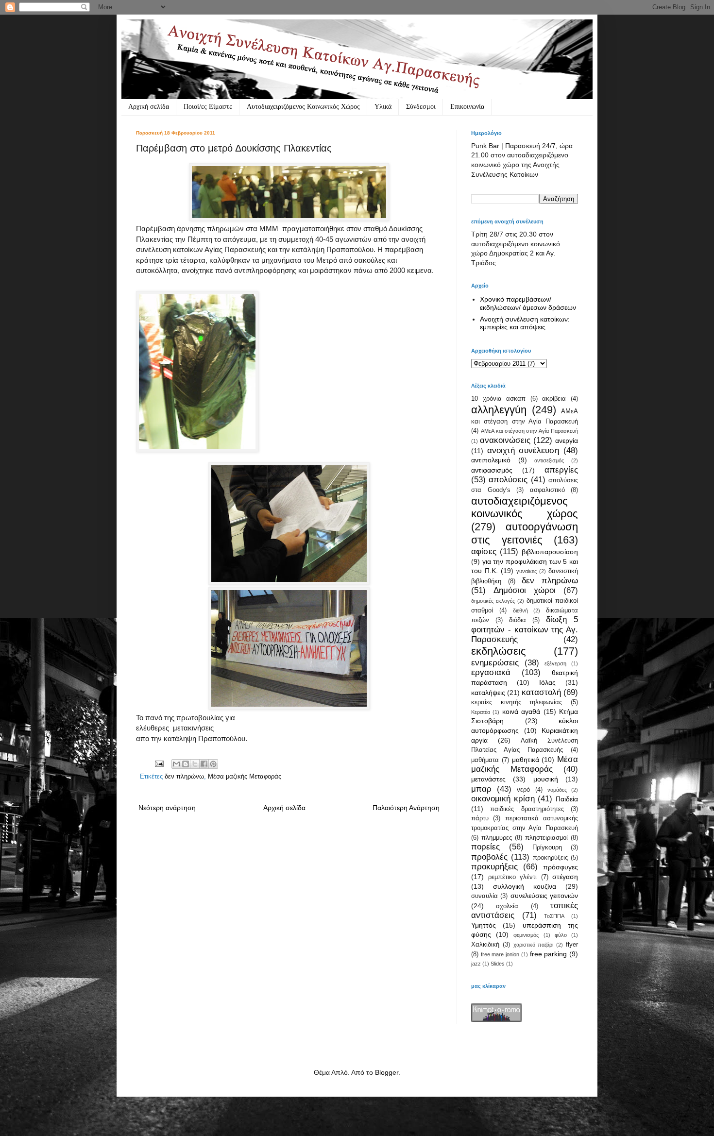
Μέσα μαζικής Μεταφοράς (244, 776)
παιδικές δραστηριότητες (526, 809)
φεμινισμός (526, 935)
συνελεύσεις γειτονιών (544, 895)
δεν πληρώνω (184, 776)
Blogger (386, 1072)
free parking (548, 954)
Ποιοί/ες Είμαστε (208, 106)
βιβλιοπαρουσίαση (550, 552)
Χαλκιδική (485, 944)
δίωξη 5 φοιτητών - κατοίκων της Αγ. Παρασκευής (524, 629)
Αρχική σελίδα (148, 106)
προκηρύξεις (550, 857)
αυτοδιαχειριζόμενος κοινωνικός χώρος (524, 507)
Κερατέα (480, 712)
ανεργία (566, 440)
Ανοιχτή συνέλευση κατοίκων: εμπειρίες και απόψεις (525, 323)
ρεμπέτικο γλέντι (512, 877)
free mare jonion (500, 954)
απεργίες (561, 470)
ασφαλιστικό (547, 490)
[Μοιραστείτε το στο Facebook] (204, 764)
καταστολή (541, 692)
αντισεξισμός (549, 460)
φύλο (561, 935)
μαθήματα (485, 760)
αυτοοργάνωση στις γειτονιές (524, 533)
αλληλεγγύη (499, 410)
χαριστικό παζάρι (533, 945)
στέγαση (565, 877)
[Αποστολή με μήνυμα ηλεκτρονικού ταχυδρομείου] (176, 764)
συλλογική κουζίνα (524, 886)
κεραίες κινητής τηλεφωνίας (516, 702)
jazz (476, 963)
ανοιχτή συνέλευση (523, 450)
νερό (523, 789)
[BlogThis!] (185, 764)
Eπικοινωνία (467, 106)
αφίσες (483, 551)
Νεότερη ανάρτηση (167, 808)
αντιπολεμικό (490, 460)
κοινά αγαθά (521, 711)
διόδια (517, 620)
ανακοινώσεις (505, 440)
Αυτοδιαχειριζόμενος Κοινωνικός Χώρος (303, 106)
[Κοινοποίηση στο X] (195, 764)
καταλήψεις (488, 692)
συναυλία (484, 896)
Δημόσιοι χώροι (524, 590)
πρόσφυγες (560, 867)
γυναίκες (526, 571)
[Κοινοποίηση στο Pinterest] (213, 764)
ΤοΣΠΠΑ (554, 916)
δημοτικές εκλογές (493, 601)
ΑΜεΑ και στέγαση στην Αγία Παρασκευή (529, 431)
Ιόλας (547, 682)
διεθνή (520, 610)
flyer (572, 944)
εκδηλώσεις (498, 651)
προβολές (489, 857)
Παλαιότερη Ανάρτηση (406, 808)
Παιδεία (567, 799)
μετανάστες (488, 779)
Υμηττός (483, 925)
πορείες (485, 846)
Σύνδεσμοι (421, 106)
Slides (498, 963)
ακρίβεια (554, 398)
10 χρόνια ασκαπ (498, 398)
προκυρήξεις (494, 866)
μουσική (545, 779)
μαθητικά (525, 759)
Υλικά (382, 106)
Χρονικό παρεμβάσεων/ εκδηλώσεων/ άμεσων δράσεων (528, 303)
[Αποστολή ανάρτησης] (159, 763)
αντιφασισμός (491, 470)
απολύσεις (508, 479)
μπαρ (481, 789)
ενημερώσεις (495, 662)
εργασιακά (490, 672)
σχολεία (507, 906)
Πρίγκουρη (547, 847)
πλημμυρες (496, 837)
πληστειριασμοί (546, 837)
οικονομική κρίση (503, 798)
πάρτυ (480, 818)
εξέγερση (555, 663)
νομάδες (557, 790)
